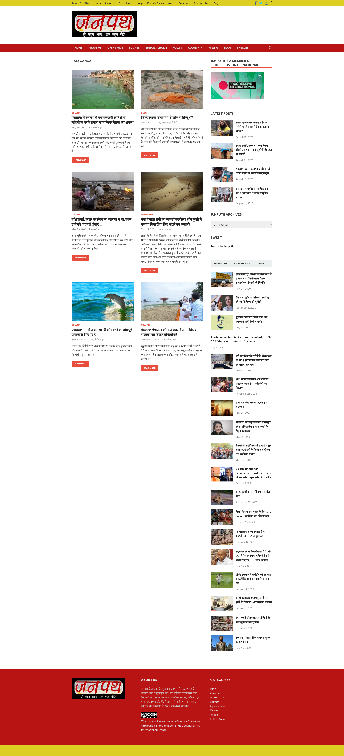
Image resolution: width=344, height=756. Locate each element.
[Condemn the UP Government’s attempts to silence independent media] (222, 468)
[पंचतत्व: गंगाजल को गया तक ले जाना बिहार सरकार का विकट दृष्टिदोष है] (172, 303)
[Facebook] (255, 3)
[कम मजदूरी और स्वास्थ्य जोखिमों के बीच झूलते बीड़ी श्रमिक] (222, 617)
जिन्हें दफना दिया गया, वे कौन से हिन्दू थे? (167, 117)
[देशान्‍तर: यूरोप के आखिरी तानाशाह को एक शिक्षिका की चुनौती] (222, 297)
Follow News (218, 719)
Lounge (140, 3)
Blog (207, 3)
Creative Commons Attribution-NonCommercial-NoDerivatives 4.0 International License (170, 725)
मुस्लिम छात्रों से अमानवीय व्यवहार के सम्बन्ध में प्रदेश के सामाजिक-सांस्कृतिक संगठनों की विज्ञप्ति (254, 278)
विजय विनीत (166, 229)
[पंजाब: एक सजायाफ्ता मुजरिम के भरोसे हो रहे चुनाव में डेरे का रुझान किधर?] (222, 122)
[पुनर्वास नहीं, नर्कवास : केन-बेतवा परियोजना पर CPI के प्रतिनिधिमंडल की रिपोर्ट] (222, 145)
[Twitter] (260, 3)
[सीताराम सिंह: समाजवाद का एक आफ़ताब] (222, 402)
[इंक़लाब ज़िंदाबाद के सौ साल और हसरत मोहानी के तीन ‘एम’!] (222, 317)
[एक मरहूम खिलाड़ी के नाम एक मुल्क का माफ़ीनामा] (222, 637)
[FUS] (271, 3)
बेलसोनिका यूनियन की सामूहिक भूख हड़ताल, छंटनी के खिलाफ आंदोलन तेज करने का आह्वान (253, 449)
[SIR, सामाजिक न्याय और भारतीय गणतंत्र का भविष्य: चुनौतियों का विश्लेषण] (222, 379)
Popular (220, 263)
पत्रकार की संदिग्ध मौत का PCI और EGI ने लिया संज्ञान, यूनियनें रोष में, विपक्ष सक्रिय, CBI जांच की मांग (254, 556)
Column (183, 3)
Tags (260, 263)
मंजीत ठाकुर (97, 127)
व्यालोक (95, 229)
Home (98, 3)
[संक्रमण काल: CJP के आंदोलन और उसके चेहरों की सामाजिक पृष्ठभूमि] (222, 168)
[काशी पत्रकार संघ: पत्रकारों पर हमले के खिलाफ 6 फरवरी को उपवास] (222, 597)
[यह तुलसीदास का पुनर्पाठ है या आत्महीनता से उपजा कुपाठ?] (222, 531)
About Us (110, 3)
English (218, 3)
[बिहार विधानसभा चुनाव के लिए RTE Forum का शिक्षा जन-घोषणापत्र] (222, 511)
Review (198, 3)
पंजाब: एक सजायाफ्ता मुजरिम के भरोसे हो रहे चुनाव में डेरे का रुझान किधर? (252, 127)
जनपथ (145, 688)
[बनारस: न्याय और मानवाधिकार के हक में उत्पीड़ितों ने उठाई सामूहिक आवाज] (222, 188)
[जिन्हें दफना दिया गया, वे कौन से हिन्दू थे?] (172, 91)
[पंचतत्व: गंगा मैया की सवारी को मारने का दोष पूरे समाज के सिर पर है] (103, 303)
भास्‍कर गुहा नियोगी (169, 122)
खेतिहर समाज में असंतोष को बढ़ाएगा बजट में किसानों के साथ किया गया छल (253, 579)
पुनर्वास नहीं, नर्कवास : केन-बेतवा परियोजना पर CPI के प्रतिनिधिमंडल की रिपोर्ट (254, 150)
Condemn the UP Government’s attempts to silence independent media (254, 473)
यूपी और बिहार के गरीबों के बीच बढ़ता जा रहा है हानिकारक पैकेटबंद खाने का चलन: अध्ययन (254, 360)
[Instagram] (266, 3)
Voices (171, 3)
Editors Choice (219, 697)
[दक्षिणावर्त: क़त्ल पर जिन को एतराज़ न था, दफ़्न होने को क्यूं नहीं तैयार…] (103, 193)
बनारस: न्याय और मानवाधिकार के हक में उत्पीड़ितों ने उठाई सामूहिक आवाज (252, 193)
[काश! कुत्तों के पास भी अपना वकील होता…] (222, 491)
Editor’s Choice (156, 3)
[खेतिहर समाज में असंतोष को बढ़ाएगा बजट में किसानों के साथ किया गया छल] (222, 574)
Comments (242, 263)
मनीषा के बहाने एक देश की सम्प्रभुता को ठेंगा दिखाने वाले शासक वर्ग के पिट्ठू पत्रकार (253, 426)
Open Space (125, 3)
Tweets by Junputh (222, 246)
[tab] (221, 264)
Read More (80, 160)
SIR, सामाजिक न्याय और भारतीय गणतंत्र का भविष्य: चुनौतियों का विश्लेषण (252, 383)
